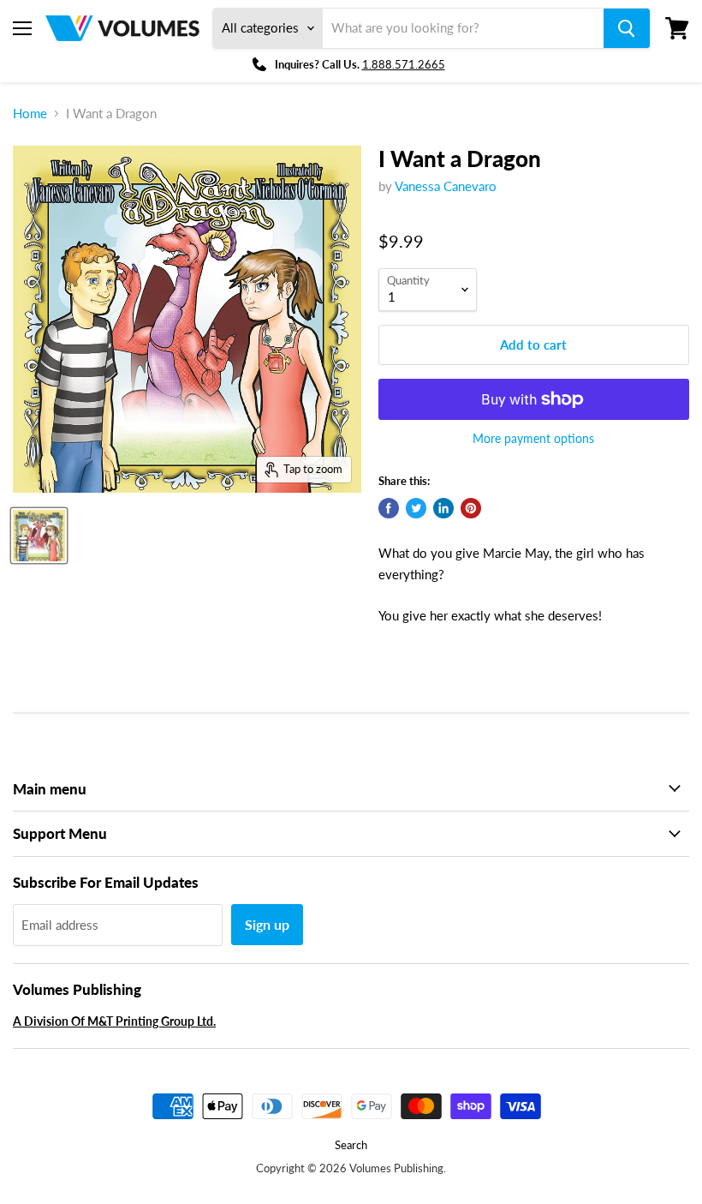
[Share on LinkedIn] (443, 508)
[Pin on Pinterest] (471, 508)
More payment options (533, 439)
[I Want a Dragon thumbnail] (39, 535)
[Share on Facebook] (388, 508)
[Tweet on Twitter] (416, 508)
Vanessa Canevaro (446, 186)
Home (30, 113)
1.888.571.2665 (403, 64)
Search (351, 1145)
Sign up (267, 924)
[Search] (627, 28)
